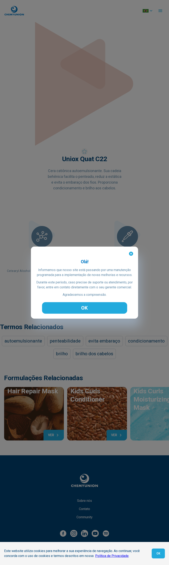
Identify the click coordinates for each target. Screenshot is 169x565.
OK (84, 308)
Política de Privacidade (112, 556)
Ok (158, 553)
